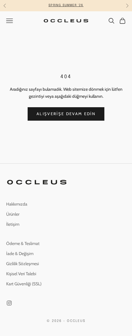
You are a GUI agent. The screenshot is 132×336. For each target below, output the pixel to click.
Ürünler (12, 214)
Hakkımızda (16, 204)
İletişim (12, 224)
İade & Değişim (19, 253)
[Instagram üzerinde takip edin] (9, 303)
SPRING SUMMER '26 (66, 4)
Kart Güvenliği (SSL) (23, 284)
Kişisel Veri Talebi (21, 273)
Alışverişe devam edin (66, 113)
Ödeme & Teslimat (23, 243)
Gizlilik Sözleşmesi (22, 263)
